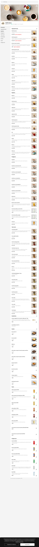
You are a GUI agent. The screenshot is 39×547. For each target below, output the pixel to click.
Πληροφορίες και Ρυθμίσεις (11, 544)
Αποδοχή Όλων (27, 544)
